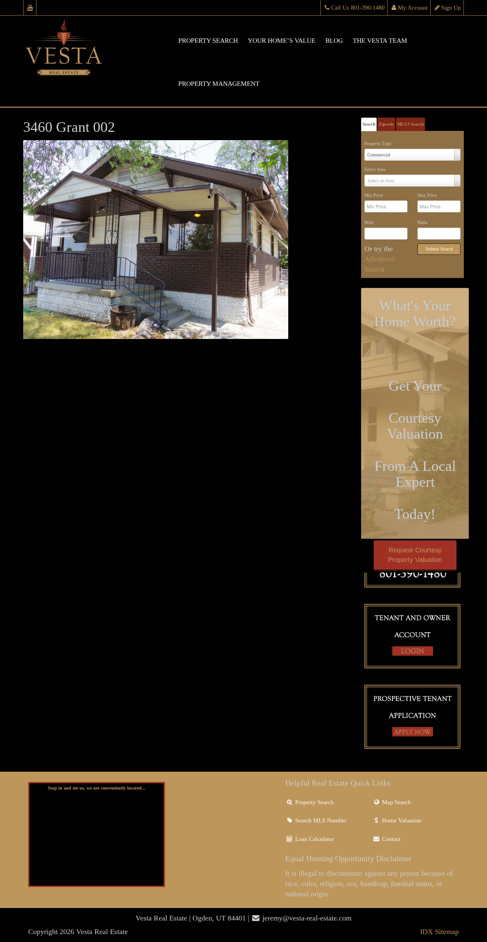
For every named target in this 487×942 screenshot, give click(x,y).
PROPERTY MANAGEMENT (218, 83)
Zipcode (386, 124)
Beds (368, 222)
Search (368, 124)
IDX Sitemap (439, 931)
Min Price (373, 195)
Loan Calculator (314, 839)
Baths (422, 222)
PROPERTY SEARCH (208, 40)
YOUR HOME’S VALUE (281, 40)
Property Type (377, 143)
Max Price (427, 195)
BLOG (334, 40)
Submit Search (439, 249)
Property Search (314, 802)
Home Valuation (400, 820)
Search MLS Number (320, 820)
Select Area (375, 169)
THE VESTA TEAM (380, 40)
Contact (390, 839)
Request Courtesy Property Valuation (415, 554)
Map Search (395, 802)
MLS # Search (410, 124)
